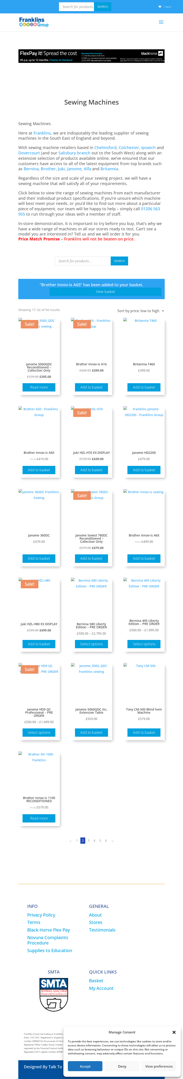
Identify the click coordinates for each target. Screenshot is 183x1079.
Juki (61, 168)
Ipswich (148, 147)
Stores (95, 922)
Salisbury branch (74, 153)
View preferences (159, 1066)
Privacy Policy (41, 915)
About (95, 915)
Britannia (109, 168)
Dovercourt (29, 153)
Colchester (129, 147)
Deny (122, 1066)
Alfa (87, 168)
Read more (39, 387)
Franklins (42, 133)
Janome (74, 168)
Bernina (31, 168)
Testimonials (102, 930)
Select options (91, 644)
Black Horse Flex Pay (48, 930)
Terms (33, 922)
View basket (105, 291)
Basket (96, 981)
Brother (48, 168)
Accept (85, 1066)
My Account (101, 988)
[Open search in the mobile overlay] (85, 6)
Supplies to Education (49, 950)
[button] (174, 1032)
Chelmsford (105, 147)
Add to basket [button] (91, 387)
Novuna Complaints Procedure (47, 940)
